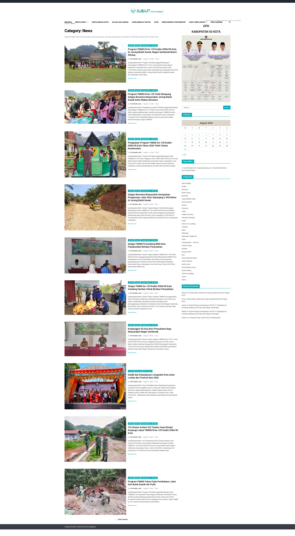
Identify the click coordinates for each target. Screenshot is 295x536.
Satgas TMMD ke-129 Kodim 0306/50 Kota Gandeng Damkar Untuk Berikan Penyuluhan (150, 287)
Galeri (184, 211)
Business (185, 196)
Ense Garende (216, 22)
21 (213, 142)
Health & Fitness (187, 214)
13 (206, 138)
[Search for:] (201, 108)
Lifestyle (185, 227)
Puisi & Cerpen (187, 245)
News (137, 45)
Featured (185, 208)
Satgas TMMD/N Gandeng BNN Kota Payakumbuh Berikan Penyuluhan (147, 245)
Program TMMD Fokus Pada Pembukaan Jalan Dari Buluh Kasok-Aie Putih (152, 483)
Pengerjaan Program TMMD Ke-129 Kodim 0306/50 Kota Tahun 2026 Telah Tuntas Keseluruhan (150, 145)
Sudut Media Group (198, 21)
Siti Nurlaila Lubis (135, 59)
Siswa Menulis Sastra (141, 22)
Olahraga (185, 233)
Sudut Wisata (186, 270)
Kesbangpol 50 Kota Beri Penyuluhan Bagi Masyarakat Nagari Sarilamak (149, 330)
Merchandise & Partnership (174, 22)
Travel (184, 277)
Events (184, 205)
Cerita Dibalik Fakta (100, 22)
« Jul (184, 154)
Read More (131, 78)
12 (199, 138)
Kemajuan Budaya (188, 217)
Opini (156, 22)
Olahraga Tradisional (189, 236)
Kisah (184, 221)
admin (184, 293)
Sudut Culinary (187, 261)
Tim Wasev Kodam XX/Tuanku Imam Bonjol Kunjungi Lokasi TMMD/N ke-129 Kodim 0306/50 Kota (153, 430)
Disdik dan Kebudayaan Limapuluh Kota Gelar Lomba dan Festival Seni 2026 (151, 376)
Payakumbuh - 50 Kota (149, 45)
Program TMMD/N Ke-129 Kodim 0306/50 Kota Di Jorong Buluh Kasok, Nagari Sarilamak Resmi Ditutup (152, 52)
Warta (184, 280)
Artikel (131, 45)
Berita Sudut (80, 22)
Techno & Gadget (188, 273)
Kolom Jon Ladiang (120, 22)
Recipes (184, 249)
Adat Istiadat (186, 183)
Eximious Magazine (90, 527)
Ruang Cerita (186, 252)
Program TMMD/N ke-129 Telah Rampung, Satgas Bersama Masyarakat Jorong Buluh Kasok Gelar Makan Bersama (150, 97)
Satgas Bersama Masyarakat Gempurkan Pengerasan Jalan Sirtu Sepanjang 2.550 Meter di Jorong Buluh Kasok (152, 197)
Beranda (68, 22)
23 (227, 142)
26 (199, 146)
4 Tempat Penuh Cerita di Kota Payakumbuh (204, 318)
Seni (183, 255)
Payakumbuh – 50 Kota (190, 242)
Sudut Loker (186, 264)
